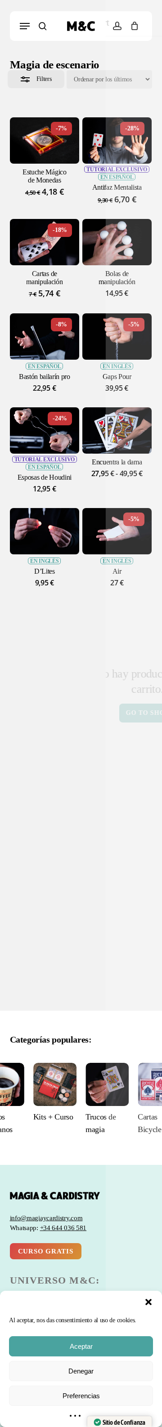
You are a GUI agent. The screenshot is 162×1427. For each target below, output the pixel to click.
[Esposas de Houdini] (44, 430)
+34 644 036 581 (63, 1227)
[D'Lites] (44, 531)
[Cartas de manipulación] (44, 242)
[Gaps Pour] (117, 336)
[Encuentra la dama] (117, 430)
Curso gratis (45, 1251)
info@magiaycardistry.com (46, 1218)
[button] (148, 1302)
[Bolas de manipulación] (117, 242)
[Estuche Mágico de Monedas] (44, 140)
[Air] (117, 531)
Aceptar (81, 1346)
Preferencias (81, 1396)
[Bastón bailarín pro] (44, 336)
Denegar (81, 1371)
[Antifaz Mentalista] (117, 140)
